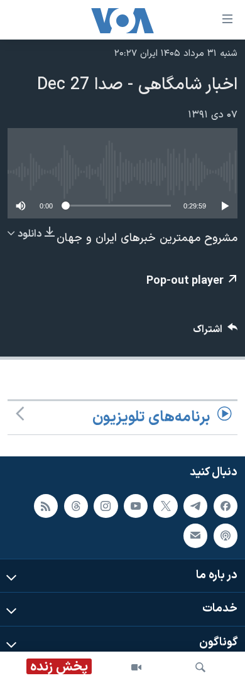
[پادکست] (225, 535)
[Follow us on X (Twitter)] (165, 506)
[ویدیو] (136, 667)
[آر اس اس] (46, 506)
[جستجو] (200, 667)
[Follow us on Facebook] (225, 506)
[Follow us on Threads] (76, 506)
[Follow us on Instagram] (105, 506)
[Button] (215, 332)
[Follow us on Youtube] (136, 506)
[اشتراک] (195, 535)
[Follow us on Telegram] (195, 506)
